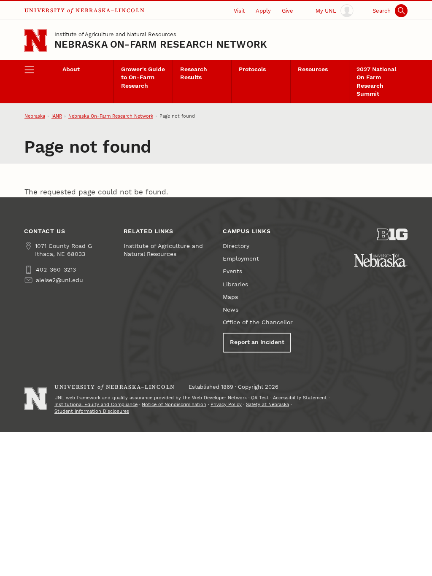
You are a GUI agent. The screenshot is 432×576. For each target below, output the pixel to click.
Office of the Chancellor (258, 322)
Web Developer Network (219, 398)
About (71, 69)
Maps (230, 297)
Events (232, 271)
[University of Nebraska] (381, 260)
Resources (313, 69)
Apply (263, 11)
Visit (239, 11)
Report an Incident (257, 342)
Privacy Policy (226, 404)
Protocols (252, 69)
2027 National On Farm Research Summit (376, 81)
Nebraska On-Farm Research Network (160, 44)
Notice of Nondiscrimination (174, 404)
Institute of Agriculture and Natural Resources (115, 34)
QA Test (260, 398)
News (230, 309)
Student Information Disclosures (91, 411)
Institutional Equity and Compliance (96, 404)
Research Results (193, 73)
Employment (241, 258)
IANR (56, 116)
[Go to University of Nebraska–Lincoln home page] (35, 40)
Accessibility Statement (300, 398)
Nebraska (34, 116)
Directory (236, 246)
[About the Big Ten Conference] (392, 234)
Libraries (235, 284)
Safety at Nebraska (267, 404)
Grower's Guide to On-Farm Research (143, 77)
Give (287, 11)
